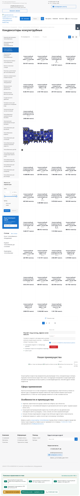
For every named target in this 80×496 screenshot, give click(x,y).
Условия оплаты (21, 438)
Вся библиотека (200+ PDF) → (69, 475)
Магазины (5, 440)
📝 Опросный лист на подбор (11, 492)
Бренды (35, 440)
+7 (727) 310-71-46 (53, 1)
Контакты (61, 18)
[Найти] (42, 18)
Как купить (48, 18)
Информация (21, 435)
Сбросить (14, 210)
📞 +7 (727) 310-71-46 (52, 492)
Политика (5, 442)
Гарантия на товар (22, 442)
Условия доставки (22, 440)
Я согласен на (63, 342)
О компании (5, 438)
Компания (55, 18)
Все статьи (14, 233)
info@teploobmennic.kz (17, 6)
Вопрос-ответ (36, 438)
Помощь (35, 435)
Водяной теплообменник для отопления (9, 244)
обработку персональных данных (66, 342)
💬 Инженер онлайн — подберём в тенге (32, 492)
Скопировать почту (22, 150)
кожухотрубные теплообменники (40, 420)
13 (55, 323)
